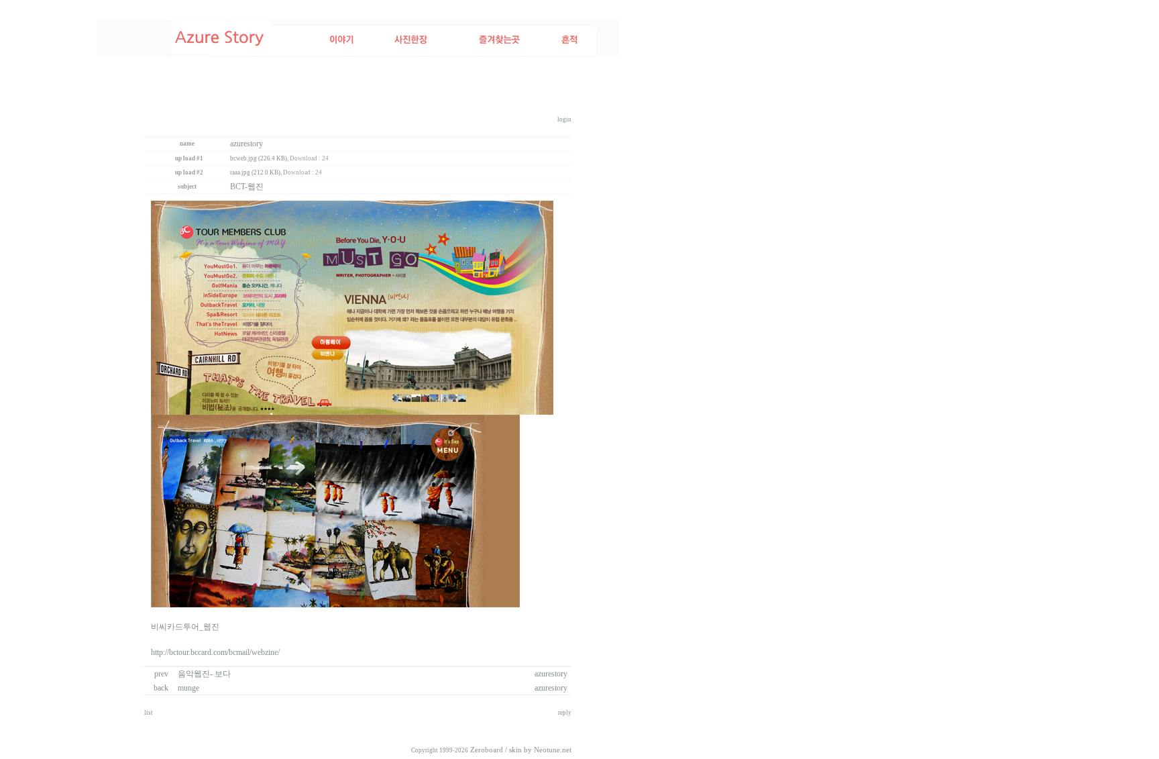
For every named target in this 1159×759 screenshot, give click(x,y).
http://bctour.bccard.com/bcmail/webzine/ (215, 652)
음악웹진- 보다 (204, 673)
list (148, 712)
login (564, 119)
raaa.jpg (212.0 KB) (255, 172)
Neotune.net (552, 750)
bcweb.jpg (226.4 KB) (258, 158)
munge (188, 688)
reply (564, 712)
